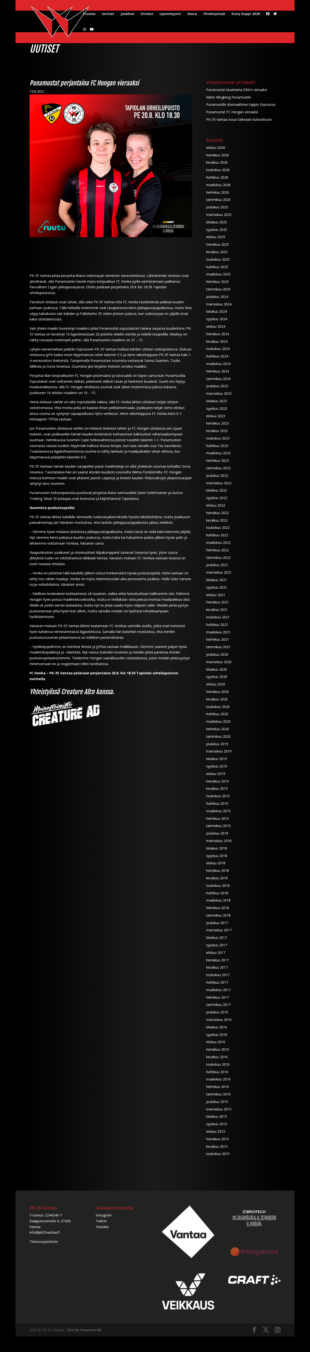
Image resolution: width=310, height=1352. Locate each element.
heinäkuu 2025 (217, 244)
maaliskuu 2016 (218, 1079)
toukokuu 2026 (218, 169)
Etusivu (89, 14)
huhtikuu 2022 (217, 535)
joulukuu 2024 (217, 296)
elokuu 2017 (215, 952)
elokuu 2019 (215, 773)
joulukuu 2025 (217, 207)
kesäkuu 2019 (217, 788)
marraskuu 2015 (219, 1109)
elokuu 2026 (215, 147)
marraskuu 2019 (219, 751)
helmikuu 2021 (217, 639)
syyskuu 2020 (216, 676)
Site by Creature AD (84, 1330)
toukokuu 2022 (218, 527)
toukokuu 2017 (218, 974)
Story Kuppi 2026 (245, 14)
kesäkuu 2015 (217, 1146)
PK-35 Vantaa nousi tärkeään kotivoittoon (239, 119)
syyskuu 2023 (216, 408)
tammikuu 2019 (218, 825)
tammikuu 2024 (218, 378)
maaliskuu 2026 (218, 184)
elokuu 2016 (215, 1042)
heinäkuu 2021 (217, 602)
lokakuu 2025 (216, 222)
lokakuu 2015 (216, 1116)
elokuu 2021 (215, 594)
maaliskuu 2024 (218, 363)
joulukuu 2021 (217, 564)
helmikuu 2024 (217, 371)
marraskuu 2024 (219, 304)
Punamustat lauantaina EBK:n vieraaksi (236, 89)
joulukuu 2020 (217, 654)
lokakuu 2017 (216, 937)
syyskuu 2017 (216, 945)
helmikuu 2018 (217, 907)
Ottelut (146, 14)
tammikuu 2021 (218, 647)
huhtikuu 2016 (217, 1072)
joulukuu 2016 (217, 1012)
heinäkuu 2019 (217, 781)
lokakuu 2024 (216, 311)
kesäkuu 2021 (217, 609)
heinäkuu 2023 (217, 423)
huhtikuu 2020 (217, 714)
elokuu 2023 (215, 416)
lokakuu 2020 (216, 669)
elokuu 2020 (215, 684)
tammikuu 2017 (218, 1004)
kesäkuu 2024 (217, 341)
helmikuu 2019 (217, 818)
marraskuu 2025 (219, 214)
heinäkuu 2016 (217, 1049)
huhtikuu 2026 (217, 177)
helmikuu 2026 (217, 192)
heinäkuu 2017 (217, 960)
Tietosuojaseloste (44, 1241)
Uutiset (108, 14)
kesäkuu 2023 (217, 430)
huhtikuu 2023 (217, 445)
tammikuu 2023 (218, 468)
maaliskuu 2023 (218, 453)
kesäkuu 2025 (217, 252)
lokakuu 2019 (216, 758)
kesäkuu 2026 (217, 162)
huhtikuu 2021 (217, 624)
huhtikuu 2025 (217, 267)
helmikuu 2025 (217, 281)
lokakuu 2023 (216, 401)
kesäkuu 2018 (217, 878)
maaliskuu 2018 (218, 900)
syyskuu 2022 (216, 497)
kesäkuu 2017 (217, 967)
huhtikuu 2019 (217, 803)
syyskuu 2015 (216, 1124)
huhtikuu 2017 (217, 982)
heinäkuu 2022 (217, 512)
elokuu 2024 (215, 326)
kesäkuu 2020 (217, 699)
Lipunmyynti (170, 14)
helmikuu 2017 (217, 997)
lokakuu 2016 (216, 1027)
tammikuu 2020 (218, 736)
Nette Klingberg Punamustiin (228, 97)
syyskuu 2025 (216, 229)
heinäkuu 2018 (217, 870)
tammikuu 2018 (218, 915)
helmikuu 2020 (217, 729)
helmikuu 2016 (217, 1086)
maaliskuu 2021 (218, 632)
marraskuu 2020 (219, 662)
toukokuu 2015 (218, 1153)
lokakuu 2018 (216, 848)
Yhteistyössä (214, 14)
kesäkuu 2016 (217, 1057)
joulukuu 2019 (217, 744)
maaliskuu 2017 (218, 989)
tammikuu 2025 (218, 289)
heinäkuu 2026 (217, 155)
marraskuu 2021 (219, 572)
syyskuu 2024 (216, 319)
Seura (192, 14)
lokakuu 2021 (216, 579)
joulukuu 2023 (217, 386)
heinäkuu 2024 (217, 334)
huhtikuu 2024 (217, 356)
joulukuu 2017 (217, 922)
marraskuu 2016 (219, 1019)
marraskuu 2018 (219, 840)
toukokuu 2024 (218, 348)
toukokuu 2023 (218, 438)
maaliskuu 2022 (218, 542)
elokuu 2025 (215, 237)
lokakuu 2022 (216, 490)
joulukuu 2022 (217, 475)
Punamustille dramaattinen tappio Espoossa (240, 104)
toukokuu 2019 (218, 796)
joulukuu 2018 (217, 833)
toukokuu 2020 (218, 706)
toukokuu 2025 (218, 259)
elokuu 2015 (215, 1131)
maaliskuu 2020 (218, 721)
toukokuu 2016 (218, 1064)
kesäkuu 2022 (217, 520)
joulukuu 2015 (217, 1101)
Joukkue (127, 14)
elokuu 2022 (215, 505)
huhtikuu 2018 (217, 893)
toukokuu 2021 (218, 617)
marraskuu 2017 (219, 930)
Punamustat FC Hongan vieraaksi (232, 112)
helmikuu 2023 (217, 460)
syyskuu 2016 (216, 1034)
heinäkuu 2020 (217, 691)
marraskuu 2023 (219, 393)
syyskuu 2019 (216, 766)
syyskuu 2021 (216, 587)
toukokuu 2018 (218, 885)
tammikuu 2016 (218, 1094)
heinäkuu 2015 (217, 1139)
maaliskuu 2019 (218, 811)
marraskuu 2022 (219, 483)
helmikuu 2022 (217, 550)
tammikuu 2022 (218, 557)
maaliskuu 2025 (218, 274)
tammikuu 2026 (218, 199)
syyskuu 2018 (216, 855)
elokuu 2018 (215, 863)
